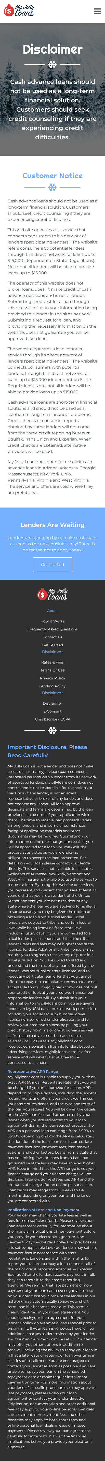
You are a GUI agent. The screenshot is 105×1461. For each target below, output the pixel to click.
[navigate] (97, 11)
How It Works (53, 621)
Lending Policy (52, 686)
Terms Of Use (52, 670)
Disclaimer (52, 703)
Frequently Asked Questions (53, 629)
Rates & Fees (52, 662)
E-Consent (52, 711)
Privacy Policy (52, 678)
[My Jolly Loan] (19, 10)
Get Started (52, 645)
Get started (52, 564)
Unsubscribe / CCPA (52, 719)
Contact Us (52, 637)
